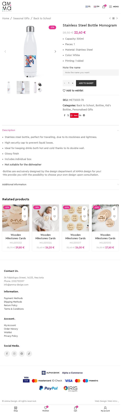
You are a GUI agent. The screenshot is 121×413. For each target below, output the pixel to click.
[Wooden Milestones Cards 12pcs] (45, 218)
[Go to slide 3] (33, 76)
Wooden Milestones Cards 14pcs (105, 238)
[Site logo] (6, 6)
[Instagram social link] (14, 354)
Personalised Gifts (82, 109)
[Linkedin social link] (80, 115)
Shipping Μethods (13, 302)
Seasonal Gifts (21, 18)
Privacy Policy (11, 336)
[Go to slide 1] (27, 76)
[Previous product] (110, 18)
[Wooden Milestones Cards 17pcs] (15, 218)
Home (5, 18)
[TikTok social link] (29, 354)
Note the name (71, 67)
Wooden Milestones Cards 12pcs (45, 238)
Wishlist (8, 332)
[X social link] (68, 115)
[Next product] (117, 18)
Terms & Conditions (14, 309)
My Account (10, 325)
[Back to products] (113, 18)
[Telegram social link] (84, 115)
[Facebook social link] (64, 115)
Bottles (100, 105)
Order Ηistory (11, 329)
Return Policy (10, 305)
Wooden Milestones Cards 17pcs (16, 238)
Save (76, 115)
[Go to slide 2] (30, 76)
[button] (5, 51)
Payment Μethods (13, 298)
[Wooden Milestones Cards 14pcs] (105, 218)
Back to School (42, 18)
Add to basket (86, 83)
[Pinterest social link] (22, 354)
